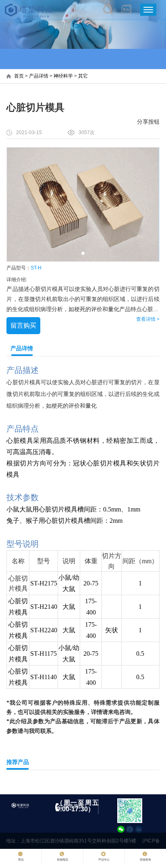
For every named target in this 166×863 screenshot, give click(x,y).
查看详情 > (148, 319)
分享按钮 (148, 121)
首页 (19, 76)
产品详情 (38, 76)
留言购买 (23, 325)
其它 (83, 76)
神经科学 (63, 76)
